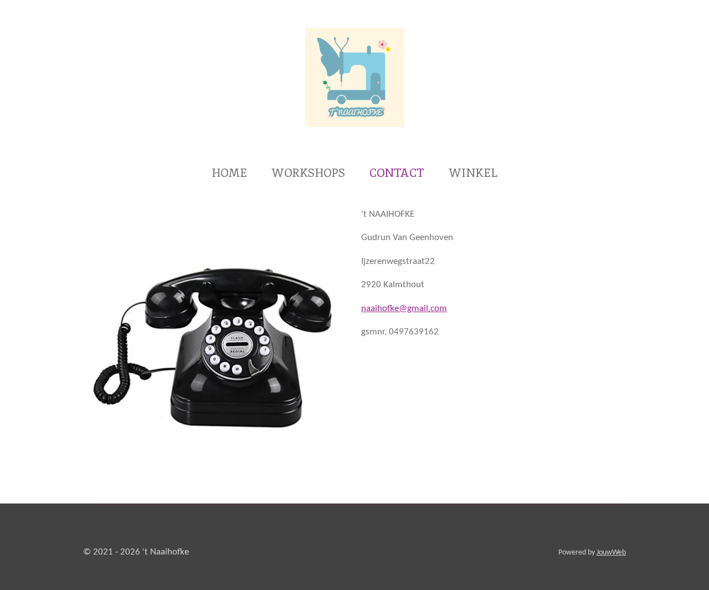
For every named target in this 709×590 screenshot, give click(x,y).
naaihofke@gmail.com (404, 308)
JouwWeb (611, 552)
